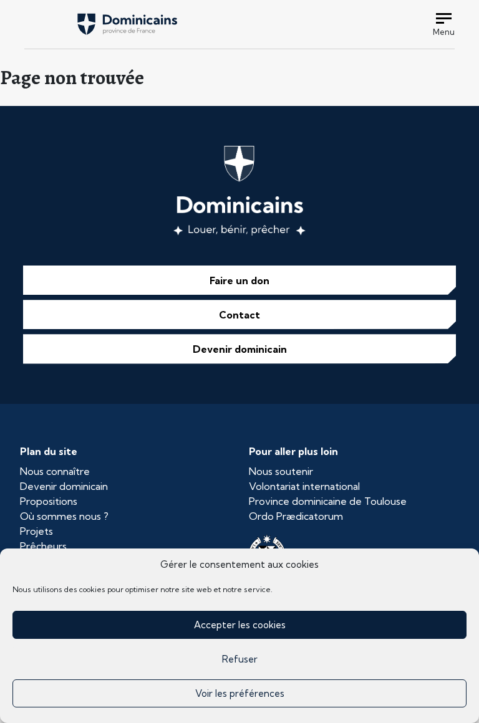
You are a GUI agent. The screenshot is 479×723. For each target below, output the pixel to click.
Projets (36, 531)
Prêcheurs (43, 546)
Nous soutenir (281, 471)
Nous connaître (55, 471)
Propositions (48, 501)
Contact (239, 315)
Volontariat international (304, 486)
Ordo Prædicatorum (296, 516)
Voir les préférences (239, 693)
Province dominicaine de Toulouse (328, 501)
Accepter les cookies (240, 625)
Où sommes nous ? (64, 516)
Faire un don (239, 280)
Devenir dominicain (240, 349)
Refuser (240, 659)
